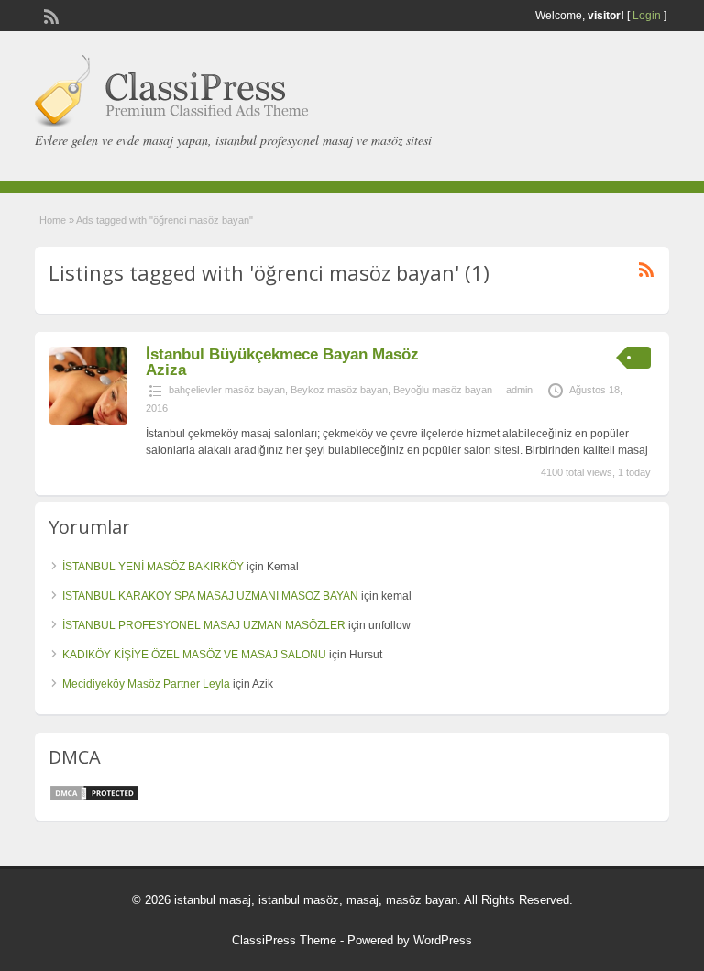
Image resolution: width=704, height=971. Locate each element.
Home (52, 220)
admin (519, 389)
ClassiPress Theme (284, 940)
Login (646, 15)
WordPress (442, 940)
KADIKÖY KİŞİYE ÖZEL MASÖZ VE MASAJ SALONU (194, 654)
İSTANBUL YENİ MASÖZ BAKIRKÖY (153, 566)
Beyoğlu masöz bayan (442, 389)
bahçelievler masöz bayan (227, 389)
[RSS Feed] (49, 14)
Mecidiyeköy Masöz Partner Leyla (146, 684)
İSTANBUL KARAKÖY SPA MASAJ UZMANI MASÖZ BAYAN (210, 596)
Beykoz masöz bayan (339, 389)
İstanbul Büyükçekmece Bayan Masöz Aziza (282, 362)
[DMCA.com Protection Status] (94, 798)
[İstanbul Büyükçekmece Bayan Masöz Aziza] (88, 420)
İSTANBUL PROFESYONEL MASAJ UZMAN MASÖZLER (204, 625)
